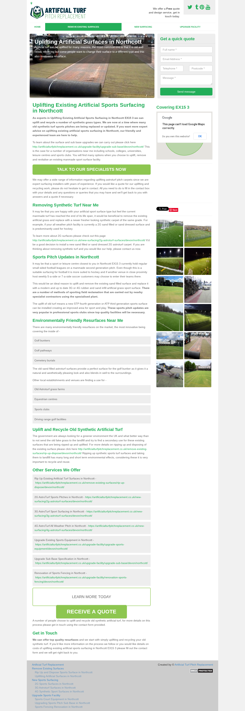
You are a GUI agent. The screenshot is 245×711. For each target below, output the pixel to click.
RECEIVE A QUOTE (92, 612)
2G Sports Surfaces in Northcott (54, 683)
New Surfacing (143, 27)
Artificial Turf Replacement (48, 664)
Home (37, 27)
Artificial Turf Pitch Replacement (194, 664)
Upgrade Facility (190, 27)
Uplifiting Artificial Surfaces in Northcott (58, 676)
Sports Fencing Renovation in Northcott (58, 706)
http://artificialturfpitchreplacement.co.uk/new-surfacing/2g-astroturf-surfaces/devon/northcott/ (89, 240)
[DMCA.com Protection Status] (201, 670)
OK (200, 136)
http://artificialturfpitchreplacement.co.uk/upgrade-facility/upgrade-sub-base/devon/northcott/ (88, 146)
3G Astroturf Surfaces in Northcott (55, 687)
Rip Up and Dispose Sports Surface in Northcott (63, 672)
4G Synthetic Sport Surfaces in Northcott (59, 691)
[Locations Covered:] (31, 3)
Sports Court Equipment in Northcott (57, 699)
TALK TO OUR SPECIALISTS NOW (91, 169)
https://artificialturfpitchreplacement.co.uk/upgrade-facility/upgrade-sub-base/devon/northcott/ (91, 563)
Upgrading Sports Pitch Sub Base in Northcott (62, 702)
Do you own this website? (176, 136)
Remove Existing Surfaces (83, 27)
